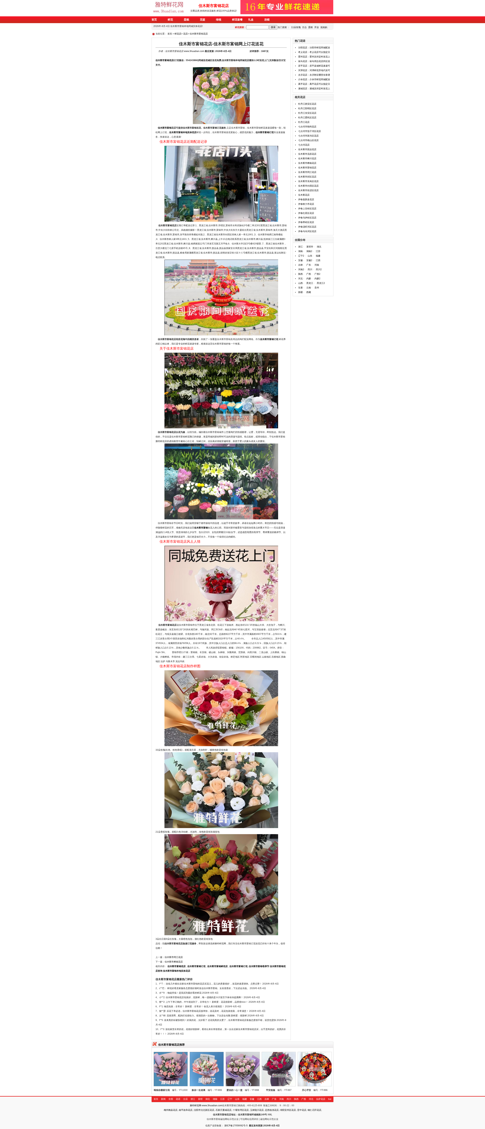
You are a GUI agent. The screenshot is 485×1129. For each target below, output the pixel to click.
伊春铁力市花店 (306, 204)
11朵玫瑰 (296, 27)
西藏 (308, 292)
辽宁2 (301, 255)
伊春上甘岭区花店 (307, 208)
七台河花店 (304, 145)
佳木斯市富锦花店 (199, 33)
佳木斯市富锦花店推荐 (171, 1044)
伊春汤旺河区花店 (307, 226)
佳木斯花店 (304, 195)
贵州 (316, 287)
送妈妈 (323, 27)
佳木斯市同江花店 (174, 957)
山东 (310, 255)
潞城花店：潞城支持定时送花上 (314, 88)
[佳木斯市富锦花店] (169, 13)
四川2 (319, 269)
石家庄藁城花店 (224, 1110)
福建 (318, 255)
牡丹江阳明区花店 (307, 108)
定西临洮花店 (272, 1110)
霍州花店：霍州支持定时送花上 (314, 56)
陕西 (300, 274)
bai (329, 1099)
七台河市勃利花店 (307, 126)
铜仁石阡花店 (314, 1110)
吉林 (300, 265)
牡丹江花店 (304, 122)
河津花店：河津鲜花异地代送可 (314, 70)
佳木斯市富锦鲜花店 (217, 966)
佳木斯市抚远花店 (307, 149)
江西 (318, 260)
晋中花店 (301, 1110)
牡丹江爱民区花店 (307, 117)
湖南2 (309, 251)
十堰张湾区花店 (241, 1110)
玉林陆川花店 (257, 1110)
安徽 (300, 260)
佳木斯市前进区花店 (308, 190)
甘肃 (300, 287)
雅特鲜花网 (195, 1105)
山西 (300, 283)
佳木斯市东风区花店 (308, 181)
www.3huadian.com (194, 51)
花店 (185, 33)
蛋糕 (310, 27)
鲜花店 (177, 33)
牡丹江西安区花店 (307, 104)
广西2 (317, 274)
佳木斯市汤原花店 (307, 154)
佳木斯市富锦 (164, 127)
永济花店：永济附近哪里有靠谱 (314, 75)
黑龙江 (309, 283)
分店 (185, 1099)
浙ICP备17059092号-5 (236, 1125)
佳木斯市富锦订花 (265, 132)
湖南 (300, 251)
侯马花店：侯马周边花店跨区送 (314, 61)
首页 (169, 33)
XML (270, 1114)
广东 (308, 265)
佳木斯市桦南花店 (174, 961)
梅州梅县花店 (171, 1110)
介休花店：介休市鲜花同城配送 (314, 79)
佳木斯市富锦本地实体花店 (182, 132)
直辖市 (309, 246)
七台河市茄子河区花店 (309, 131)
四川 (310, 269)
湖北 (319, 246)
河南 (316, 265)
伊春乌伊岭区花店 (307, 217)
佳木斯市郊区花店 (307, 176)
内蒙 (308, 278)
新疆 (300, 292)
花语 (178, 1099)
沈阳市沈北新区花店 (204, 1110)
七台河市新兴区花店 (308, 135)
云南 (308, 287)
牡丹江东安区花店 (307, 113)
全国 (170, 1099)
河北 (300, 278)
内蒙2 (317, 278)
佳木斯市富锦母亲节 (259, 966)
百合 (304, 27)
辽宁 (230, 1099)
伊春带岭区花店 (306, 222)
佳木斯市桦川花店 (307, 158)
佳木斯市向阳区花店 (308, 186)
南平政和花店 (185, 1110)
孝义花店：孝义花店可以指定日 (314, 52)
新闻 (163, 1099)
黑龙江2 (321, 283)
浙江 (300, 246)
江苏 (318, 251)
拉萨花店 (320, 1099)
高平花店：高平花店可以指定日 (314, 84)
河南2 (301, 269)
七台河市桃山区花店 (308, 140)
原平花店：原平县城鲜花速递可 (314, 65)
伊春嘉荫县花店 (306, 199)
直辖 (200, 1099)
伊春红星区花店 (306, 213)
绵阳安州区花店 (288, 1110)
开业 (316, 27)
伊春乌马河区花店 (307, 231)
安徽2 (309, 260)
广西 (308, 274)
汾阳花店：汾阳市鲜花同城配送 (314, 47)
